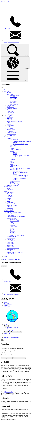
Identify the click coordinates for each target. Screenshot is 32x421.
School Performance (12, 132)
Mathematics (13, 162)
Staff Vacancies (10, 112)
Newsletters (10, 189)
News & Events (7, 186)
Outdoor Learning (14, 184)
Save (14, 419)
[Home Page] (10, 259)
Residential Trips (11, 238)
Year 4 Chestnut (14, 101)
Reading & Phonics (14, 169)
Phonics (15, 174)
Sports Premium (11, 135)
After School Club (14, 221)
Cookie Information (11, 328)
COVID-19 (10, 119)
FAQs (8, 201)
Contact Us (3, 266)
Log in (5, 256)
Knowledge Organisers (12, 185)
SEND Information (11, 134)
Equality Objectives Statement (14, 121)
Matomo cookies (9, 392)
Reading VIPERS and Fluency (20, 172)
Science (12, 182)
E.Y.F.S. (15, 154)
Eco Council (10, 245)
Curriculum (6, 137)
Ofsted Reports (10, 125)
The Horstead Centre (12, 239)
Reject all (3, 357)
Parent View (10, 202)
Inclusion (9, 124)
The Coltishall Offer (9, 211)
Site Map (6, 324)
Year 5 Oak (13, 102)
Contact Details (10, 105)
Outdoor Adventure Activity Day (15, 252)
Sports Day (9, 251)
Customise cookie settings (19, 357)
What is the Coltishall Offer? (14, 212)
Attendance (9, 118)
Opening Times (10, 194)
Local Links (10, 208)
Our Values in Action (12, 108)
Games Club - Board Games (17, 235)
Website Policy (10, 330)
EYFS (8, 199)
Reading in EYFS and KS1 (19, 178)
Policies (9, 127)
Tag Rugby (12, 233)
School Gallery (10, 111)
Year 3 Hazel (13, 99)
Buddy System (10, 246)
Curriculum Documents (19, 156)
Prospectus (9, 195)
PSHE (11, 166)
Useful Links (10, 209)
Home (5, 89)
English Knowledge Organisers (20, 144)
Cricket (12, 228)
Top (2, 340)
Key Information (8, 115)
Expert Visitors (10, 243)
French (11, 158)
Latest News (7, 305)
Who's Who (10, 114)
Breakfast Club (13, 219)
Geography (12, 159)
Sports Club (13, 232)
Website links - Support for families (21, 168)
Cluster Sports (10, 253)
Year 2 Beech (13, 98)
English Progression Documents (21, 155)
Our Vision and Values (12, 109)
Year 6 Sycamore (14, 104)
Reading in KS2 (17, 179)
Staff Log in (7, 333)
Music (11, 164)
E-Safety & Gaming (12, 205)
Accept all (9, 357)
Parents (5, 191)
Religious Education (15, 181)
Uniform (9, 198)
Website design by (11, 337)
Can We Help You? (11, 203)
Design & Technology (15, 149)
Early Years (13, 145)
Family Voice (7, 306)
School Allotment (11, 213)
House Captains (11, 249)
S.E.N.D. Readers (17, 171)
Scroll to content (5, 1)
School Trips (10, 242)
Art (11, 146)
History (12, 161)
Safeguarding (10, 131)
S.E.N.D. (15, 152)
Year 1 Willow (13, 97)
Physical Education (14, 165)
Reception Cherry (14, 95)
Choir (11, 222)
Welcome (9, 92)
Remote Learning (11, 129)
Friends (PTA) (10, 206)
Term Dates (10, 196)
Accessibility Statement (12, 327)
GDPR (8, 122)
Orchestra (12, 225)
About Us (6, 91)
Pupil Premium (10, 128)
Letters (8, 188)
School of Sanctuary (12, 241)
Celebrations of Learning (13, 248)
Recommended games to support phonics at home (22, 176)
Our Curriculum (14, 139)
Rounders (12, 231)
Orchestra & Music (11, 236)
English (12, 151)
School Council (10, 215)
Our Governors (10, 107)
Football (12, 229)
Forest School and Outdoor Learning (16, 216)
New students (10, 192)
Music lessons (13, 223)
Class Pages (10, 94)
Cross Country (13, 226)
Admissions (10, 117)
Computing (12, 148)
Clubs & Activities (11, 218)
